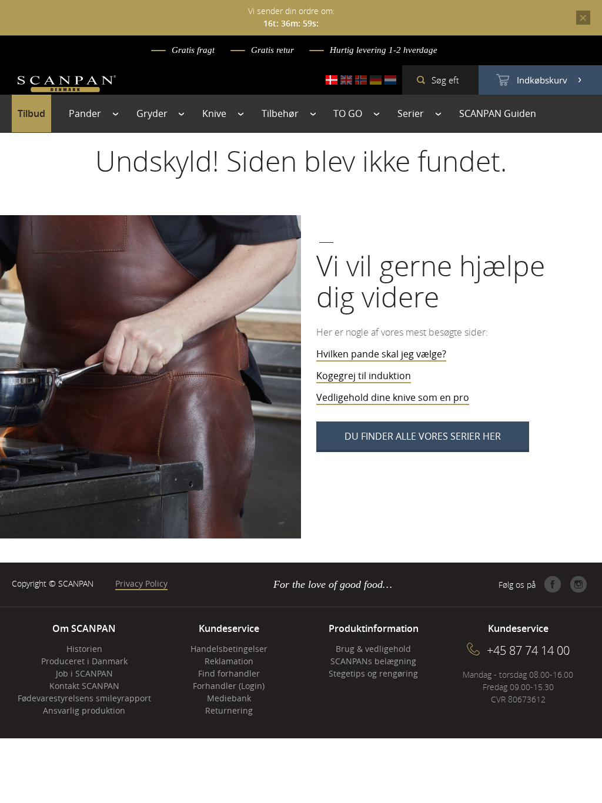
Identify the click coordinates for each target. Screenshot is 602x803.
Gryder (152, 113)
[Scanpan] (67, 85)
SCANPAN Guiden (497, 113)
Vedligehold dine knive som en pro (392, 397)
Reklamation (229, 661)
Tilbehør (280, 113)
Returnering (229, 710)
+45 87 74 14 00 (528, 650)
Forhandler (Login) (229, 685)
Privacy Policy (141, 583)
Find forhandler (229, 673)
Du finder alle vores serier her (423, 436)
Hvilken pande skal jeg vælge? (381, 353)
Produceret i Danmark (84, 661)
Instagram (578, 584)
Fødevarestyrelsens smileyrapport (84, 698)
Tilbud (31, 113)
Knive (214, 113)
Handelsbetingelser (228, 648)
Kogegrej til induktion (363, 375)
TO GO (347, 113)
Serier (410, 113)
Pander (85, 113)
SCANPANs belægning (373, 661)
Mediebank (229, 698)
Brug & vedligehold (373, 648)
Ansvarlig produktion (84, 710)
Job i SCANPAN (84, 673)
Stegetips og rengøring (373, 673)
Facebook (552, 584)
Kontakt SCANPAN (84, 685)
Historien (84, 648)
